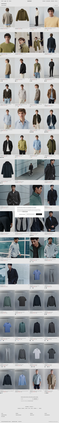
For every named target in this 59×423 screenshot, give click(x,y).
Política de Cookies (25, 211)
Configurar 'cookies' (22, 214)
